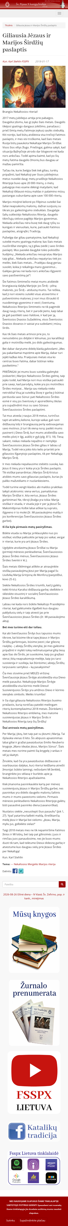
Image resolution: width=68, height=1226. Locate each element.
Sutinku (10, 1220)
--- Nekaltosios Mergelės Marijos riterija (33, 864)
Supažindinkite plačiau (32, 1220)
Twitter (21, 871)
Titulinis (9, 25)
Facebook (15, 871)
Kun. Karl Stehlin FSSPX (15, 61)
